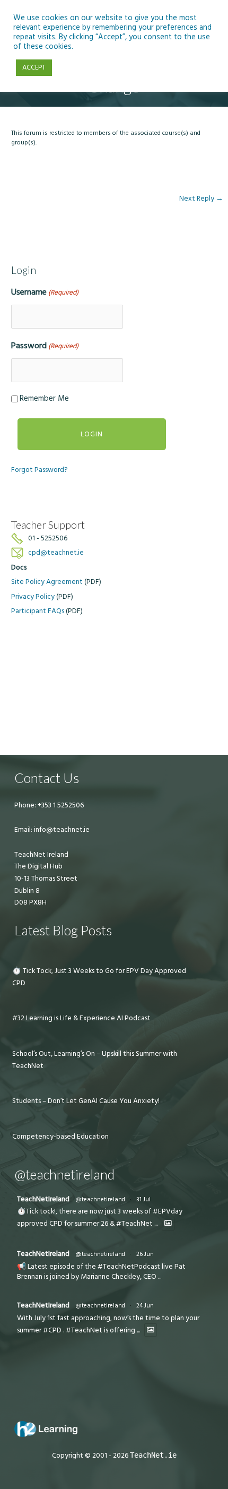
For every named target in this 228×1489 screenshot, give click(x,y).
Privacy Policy (33, 596)
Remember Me (44, 398)
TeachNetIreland (43, 1199)
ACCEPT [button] (34, 67)
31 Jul (143, 1199)
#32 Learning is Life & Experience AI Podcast (81, 1018)
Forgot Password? (39, 470)
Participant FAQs (37, 611)
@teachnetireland (100, 1199)
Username (44, 292)
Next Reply (201, 198)
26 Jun (145, 1254)
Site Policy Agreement (47, 582)
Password (44, 345)
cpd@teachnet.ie (56, 552)
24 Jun (145, 1305)
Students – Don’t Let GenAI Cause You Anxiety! (86, 1101)
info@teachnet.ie (61, 829)
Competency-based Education (60, 1136)
